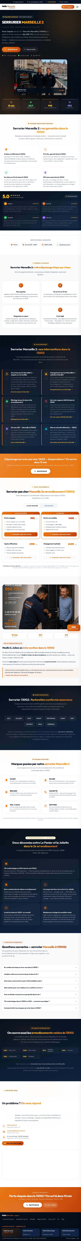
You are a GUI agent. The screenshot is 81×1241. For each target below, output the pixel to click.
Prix (58, 1219)
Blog (63, 1219)
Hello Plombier (28, 1232)
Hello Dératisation (68, 1232)
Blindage (32, 1219)
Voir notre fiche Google (14, 1143)
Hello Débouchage (49, 1232)
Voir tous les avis (72, 196)
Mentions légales (70, 1238)
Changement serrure (22, 1219)
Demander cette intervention (22, 534)
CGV (78, 1238)
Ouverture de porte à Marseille (20, 392)
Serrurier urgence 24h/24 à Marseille (61, 417)
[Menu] (77, 7)
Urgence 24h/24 (41, 1219)
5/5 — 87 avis (52, 1205)
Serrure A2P (52, 1219)
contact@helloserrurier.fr (16, 1131)
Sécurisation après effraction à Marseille (62, 442)
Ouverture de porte (8, 1219)
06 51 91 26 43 (52, 2)
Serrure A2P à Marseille (18, 442)
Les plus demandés (32, 506)
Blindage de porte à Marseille (19, 419)
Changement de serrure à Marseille (60, 389)
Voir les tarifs (31, 49)
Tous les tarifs (49, 506)
